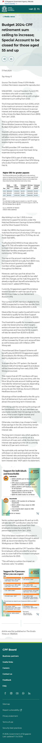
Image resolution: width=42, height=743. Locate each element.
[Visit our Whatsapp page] (23, 693)
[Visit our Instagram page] (11, 693)
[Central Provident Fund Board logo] (9, 9)
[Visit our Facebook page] (5, 693)
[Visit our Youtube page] (17, 693)
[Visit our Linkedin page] (29, 693)
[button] (4, 59)
